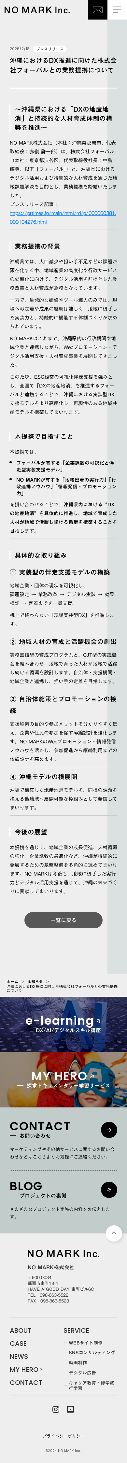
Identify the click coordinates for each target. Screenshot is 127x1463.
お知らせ (35, 981)
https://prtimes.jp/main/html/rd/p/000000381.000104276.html (63, 217)
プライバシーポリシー (63, 1436)
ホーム (12, 981)
